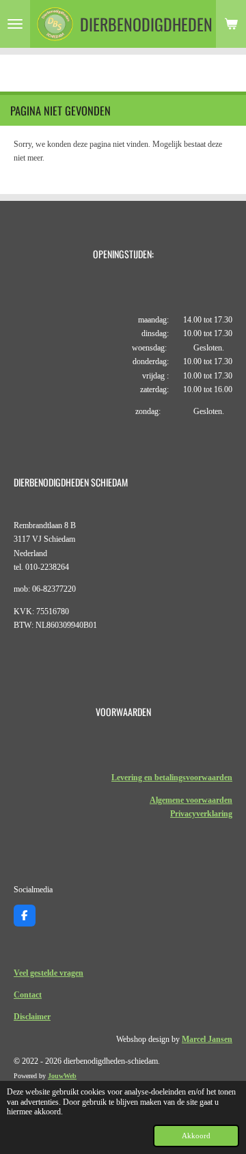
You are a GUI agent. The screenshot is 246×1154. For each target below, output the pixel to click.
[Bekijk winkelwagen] (231, 24)
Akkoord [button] (196, 1135)
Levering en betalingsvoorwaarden (171, 777)
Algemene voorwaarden (191, 800)
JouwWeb (62, 1076)
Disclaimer (32, 1016)
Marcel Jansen (207, 1039)
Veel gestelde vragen (48, 973)
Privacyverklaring (201, 814)
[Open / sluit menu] (15, 24)
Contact (28, 995)
